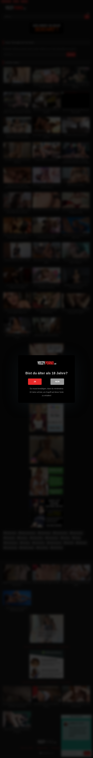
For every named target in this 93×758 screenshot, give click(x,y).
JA (35, 382)
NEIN (57, 382)
